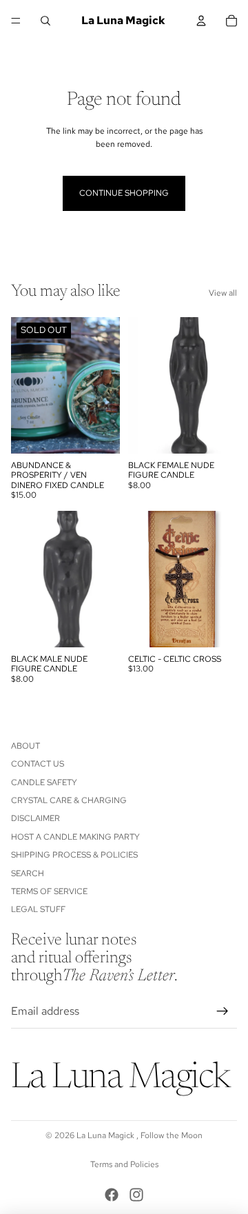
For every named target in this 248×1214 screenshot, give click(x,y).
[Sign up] (222, 1010)
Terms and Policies (124, 1164)
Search (27, 872)
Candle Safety (44, 781)
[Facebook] (111, 1194)
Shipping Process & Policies (74, 854)
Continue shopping (124, 193)
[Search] (45, 21)
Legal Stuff (38, 909)
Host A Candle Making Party (75, 836)
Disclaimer (35, 818)
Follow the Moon (172, 1135)
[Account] (201, 21)
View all (223, 293)
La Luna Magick (106, 1135)
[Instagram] (136, 1194)
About (25, 745)
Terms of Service (49, 891)
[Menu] (16, 21)
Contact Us (37, 763)
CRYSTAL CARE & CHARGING (69, 800)
